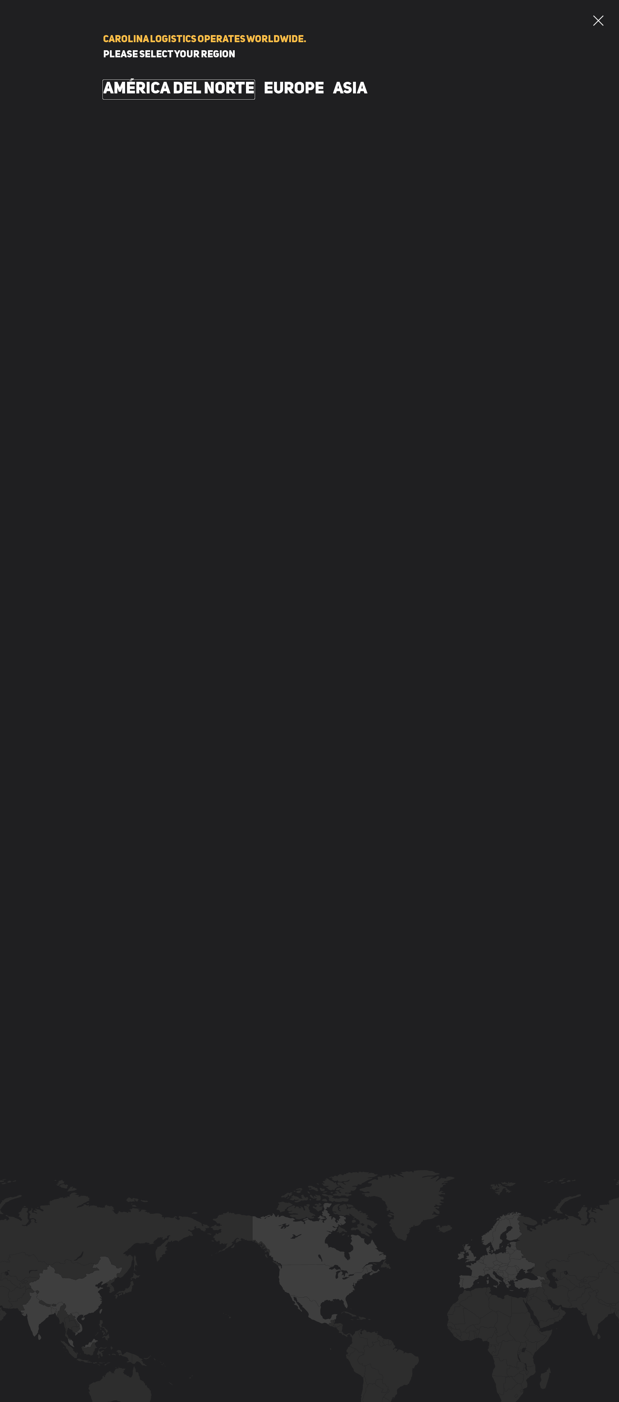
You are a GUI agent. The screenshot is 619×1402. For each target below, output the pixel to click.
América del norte (178, 89)
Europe (294, 89)
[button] (598, 20)
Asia (350, 89)
